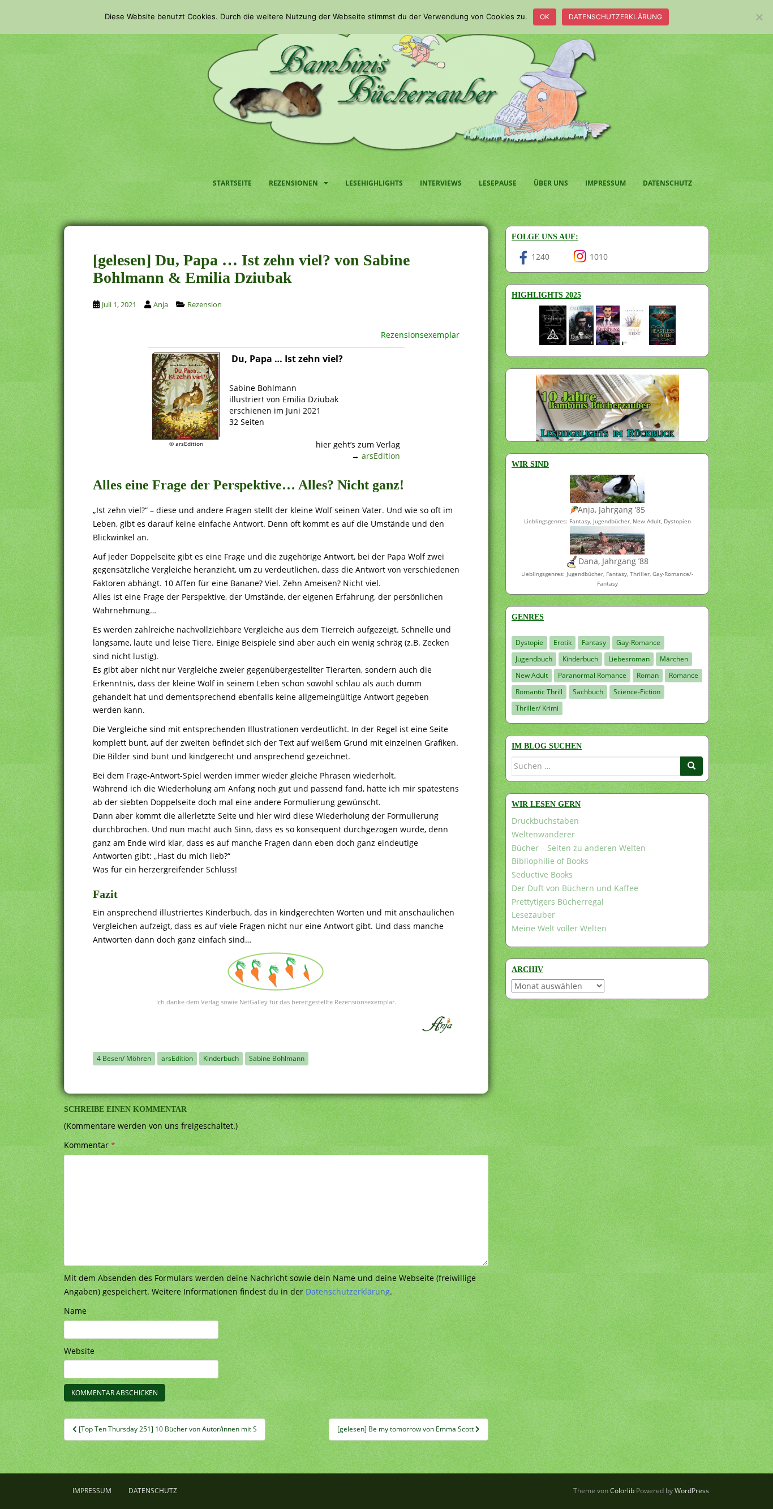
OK (544, 16)
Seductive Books (542, 874)
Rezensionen (293, 183)
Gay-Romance (638, 642)
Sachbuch (588, 692)
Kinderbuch (221, 1058)
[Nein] (759, 17)
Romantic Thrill (539, 692)
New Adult (532, 675)
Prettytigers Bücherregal (558, 901)
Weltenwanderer (543, 834)
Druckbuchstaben (545, 820)
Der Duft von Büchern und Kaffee (575, 888)
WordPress (692, 1490)
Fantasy (594, 642)
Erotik (562, 642)
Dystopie (529, 642)
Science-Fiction (636, 692)
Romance (683, 675)
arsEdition (381, 455)
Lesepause (498, 183)
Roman (648, 675)
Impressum (605, 183)
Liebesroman (629, 659)
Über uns (551, 183)
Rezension (204, 304)
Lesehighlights (374, 183)
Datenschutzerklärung (615, 16)
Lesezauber (533, 914)
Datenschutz (667, 183)
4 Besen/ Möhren (124, 1058)
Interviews (441, 183)
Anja (160, 304)
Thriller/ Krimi (537, 708)
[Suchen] (691, 766)
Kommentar (89, 1145)
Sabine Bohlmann (276, 1058)
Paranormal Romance (592, 675)
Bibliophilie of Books (550, 860)
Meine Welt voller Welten (559, 928)
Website (79, 1350)
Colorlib (622, 1490)
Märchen (674, 659)
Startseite (232, 183)
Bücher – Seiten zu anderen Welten (579, 847)
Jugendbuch (534, 659)
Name (75, 1310)
